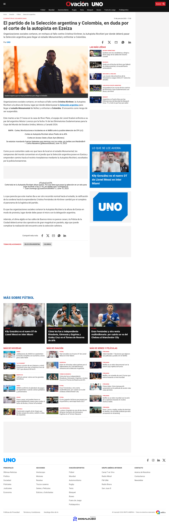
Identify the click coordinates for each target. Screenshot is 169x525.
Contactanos (140, 476)
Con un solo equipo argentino (112, 85)
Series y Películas (43, 488)
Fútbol (43, 10)
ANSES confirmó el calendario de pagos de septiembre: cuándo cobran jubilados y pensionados (30, 390)
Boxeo (99, 10)
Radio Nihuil (107, 476)
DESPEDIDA (63, 362)
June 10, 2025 (61, 143)
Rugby (74, 10)
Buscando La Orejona (109, 73)
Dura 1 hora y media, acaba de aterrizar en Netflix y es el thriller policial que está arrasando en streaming (117, 411)
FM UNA (105, 480)
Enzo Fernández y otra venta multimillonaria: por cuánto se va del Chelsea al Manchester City (109, 334)
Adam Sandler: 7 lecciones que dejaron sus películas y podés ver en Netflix (116, 355)
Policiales (7, 484)
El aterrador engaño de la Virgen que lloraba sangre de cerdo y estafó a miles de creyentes (30, 413)
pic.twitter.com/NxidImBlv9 (74, 141)
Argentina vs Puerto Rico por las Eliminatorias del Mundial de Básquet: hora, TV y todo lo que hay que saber (116, 101)
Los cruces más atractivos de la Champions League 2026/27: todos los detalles (116, 78)
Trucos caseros (42, 484)
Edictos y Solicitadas (44, 492)
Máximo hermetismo (109, 50)
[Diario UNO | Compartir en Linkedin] (129, 42)
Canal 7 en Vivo (108, 472)
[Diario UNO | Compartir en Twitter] (109, 42)
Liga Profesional (65, 408)
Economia (7, 492)
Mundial (51, 10)
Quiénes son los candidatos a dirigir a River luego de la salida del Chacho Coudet (116, 54)
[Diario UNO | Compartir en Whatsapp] (123, 42)
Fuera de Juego (110, 10)
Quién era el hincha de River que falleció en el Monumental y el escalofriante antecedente (116, 66)
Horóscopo (40, 472)
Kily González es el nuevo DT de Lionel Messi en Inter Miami (109, 179)
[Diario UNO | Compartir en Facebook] (102, 42)
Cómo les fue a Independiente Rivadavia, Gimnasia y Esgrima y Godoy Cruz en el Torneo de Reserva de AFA (74, 378)
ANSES (18, 351)
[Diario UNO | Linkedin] (158, 460)
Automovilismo (63, 10)
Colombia (47, 244)
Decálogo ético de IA (51, 512)
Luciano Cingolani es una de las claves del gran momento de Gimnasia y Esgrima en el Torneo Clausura (73, 412)
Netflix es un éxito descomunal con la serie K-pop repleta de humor (116, 365)
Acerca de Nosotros (142, 472)
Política (6, 476)
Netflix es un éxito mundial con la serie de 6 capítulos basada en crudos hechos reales (116, 400)
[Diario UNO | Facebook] (147, 460)
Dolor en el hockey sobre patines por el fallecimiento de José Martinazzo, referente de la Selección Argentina (73, 366)
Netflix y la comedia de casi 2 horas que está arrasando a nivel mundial (116, 376)
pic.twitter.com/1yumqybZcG (56, 187)
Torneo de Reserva (55, 328)
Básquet (90, 10)
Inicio (5, 14)
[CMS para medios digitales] (84, 519)
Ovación (11, 14)
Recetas (39, 480)
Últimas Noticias (10, 472)
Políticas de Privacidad (11, 512)
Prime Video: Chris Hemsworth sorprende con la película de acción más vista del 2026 (117, 388)
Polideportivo (123, 10)
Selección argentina (69, 105)
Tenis (82, 10)
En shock (105, 62)
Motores (39, 476)
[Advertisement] (46, 172)
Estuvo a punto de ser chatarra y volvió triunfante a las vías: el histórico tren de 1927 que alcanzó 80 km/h (30, 367)
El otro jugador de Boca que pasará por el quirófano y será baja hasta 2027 (73, 400)
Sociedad (7, 480)
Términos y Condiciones (31, 512)
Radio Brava (107, 484)
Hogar (18, 397)
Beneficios (19, 374)
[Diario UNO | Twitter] (164, 460)
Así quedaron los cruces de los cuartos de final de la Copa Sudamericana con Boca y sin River (116, 89)
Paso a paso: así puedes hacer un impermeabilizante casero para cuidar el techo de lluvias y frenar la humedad (30, 401)
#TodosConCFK (45, 183)
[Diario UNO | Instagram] (153, 460)
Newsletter (139, 480)
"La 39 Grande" (20, 363)
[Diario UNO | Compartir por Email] (116, 42)
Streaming (106, 351)
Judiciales (7, 488)
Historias (19, 409)
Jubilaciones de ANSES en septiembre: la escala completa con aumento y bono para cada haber (30, 355)
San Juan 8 (106, 488)
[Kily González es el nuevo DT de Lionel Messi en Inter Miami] (24, 315)
